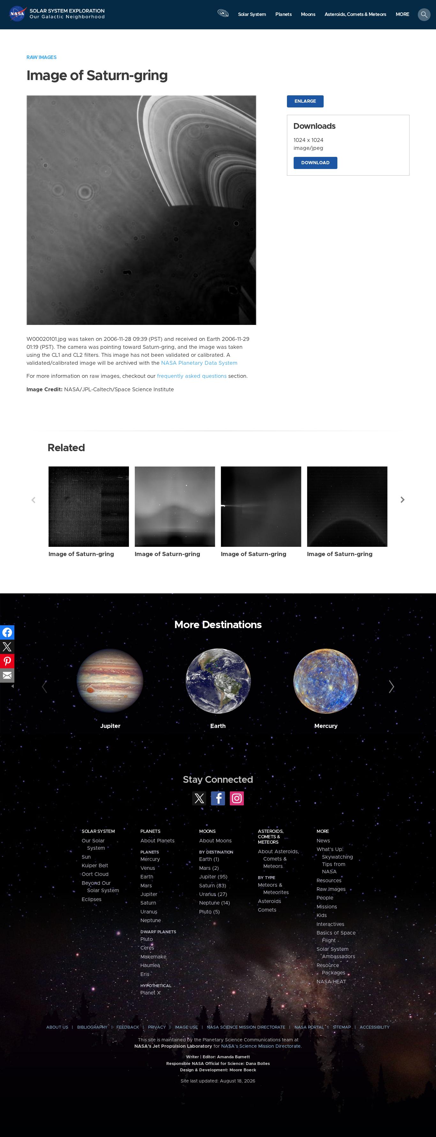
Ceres (147, 947)
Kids (322, 915)
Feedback (128, 1027)
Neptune (150, 920)
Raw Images (41, 57)
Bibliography (92, 1027)
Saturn (148, 903)
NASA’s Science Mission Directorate (261, 1046)
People (325, 897)
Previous (33, 500)
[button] (402, 15)
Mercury (326, 726)
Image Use (186, 1027)
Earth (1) (209, 859)
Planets (150, 831)
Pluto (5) (209, 911)
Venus (147, 868)
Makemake (153, 956)
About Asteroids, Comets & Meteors (278, 859)
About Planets (157, 840)
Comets (267, 910)
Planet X (150, 992)
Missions (327, 906)
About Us (57, 1027)
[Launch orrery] (223, 16)
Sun (86, 857)
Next (403, 500)
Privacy (157, 1027)
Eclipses (91, 899)
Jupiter (110, 726)
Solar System (98, 831)
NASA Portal (309, 1027)
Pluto (146, 939)
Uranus (148, 911)
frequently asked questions (192, 376)
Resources (329, 880)
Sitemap (342, 1027)
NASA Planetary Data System (199, 363)
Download (315, 163)
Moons (207, 831)
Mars (146, 885)
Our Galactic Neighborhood (67, 18)
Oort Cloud (95, 874)
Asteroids (269, 901)
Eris (144, 974)
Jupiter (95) (213, 876)
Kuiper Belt (95, 865)
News (323, 840)
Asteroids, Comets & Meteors (270, 837)
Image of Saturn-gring (81, 554)
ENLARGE (305, 101)
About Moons (215, 840)
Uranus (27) (213, 894)
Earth (218, 726)
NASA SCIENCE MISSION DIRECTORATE (246, 1027)
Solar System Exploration (67, 9)
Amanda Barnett (233, 1057)
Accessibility (375, 1027)
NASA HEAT (331, 981)
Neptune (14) (214, 903)
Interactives (330, 924)
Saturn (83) (212, 885)
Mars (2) (209, 868)
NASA (18, 13)
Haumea (150, 965)
